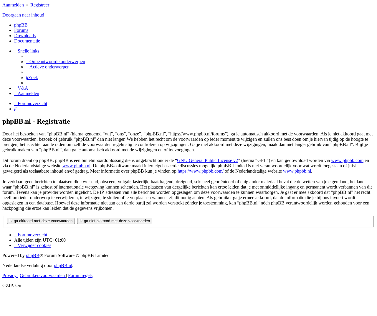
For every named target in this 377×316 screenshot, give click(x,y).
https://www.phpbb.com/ (201, 170)
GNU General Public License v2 (207, 160)
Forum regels (80, 275)
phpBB (21, 24)
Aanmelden (13, 4)
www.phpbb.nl (76, 165)
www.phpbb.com (347, 160)
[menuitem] (55, 61)
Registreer (39, 4)
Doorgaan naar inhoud (23, 14)
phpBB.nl (63, 265)
